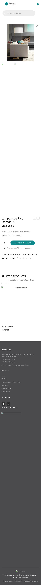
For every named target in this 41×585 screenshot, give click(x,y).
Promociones (5, 385)
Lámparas (34, 254)
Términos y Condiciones (10, 575)
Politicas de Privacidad (28, 575)
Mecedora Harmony (34, 218)
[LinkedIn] (30, 258)
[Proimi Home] (10, 4)
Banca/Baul (38, 218)
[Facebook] (17, 258)
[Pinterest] (23, 258)
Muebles (4, 379)
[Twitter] (20, 258)
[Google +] (27, 258)
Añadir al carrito (23, 243)
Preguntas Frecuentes (20, 577)
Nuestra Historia (6, 388)
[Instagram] (8, 404)
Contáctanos (5, 391)
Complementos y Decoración (20, 254)
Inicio (3, 376)
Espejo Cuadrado (7, 326)
